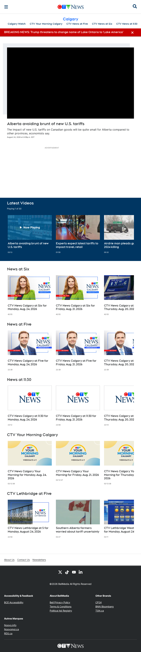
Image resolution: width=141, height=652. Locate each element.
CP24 (98, 602)
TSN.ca (99, 610)
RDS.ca (8, 633)
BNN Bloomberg (104, 606)
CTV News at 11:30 (126, 23)
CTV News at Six (102, 23)
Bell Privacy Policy (60, 602)
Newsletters (39, 559)
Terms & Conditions (60, 606)
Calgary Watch (17, 23)
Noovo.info (10, 625)
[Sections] (6, 6)
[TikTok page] (67, 572)
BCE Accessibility (13, 602)
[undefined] (30, 234)
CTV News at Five (77, 23)
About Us (9, 559)
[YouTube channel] (74, 572)
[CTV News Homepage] (71, 7)
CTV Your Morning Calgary (46, 23)
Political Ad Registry (61, 610)
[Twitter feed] (60, 572)
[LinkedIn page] (81, 572)
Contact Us (23, 559)
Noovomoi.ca (11, 629)
